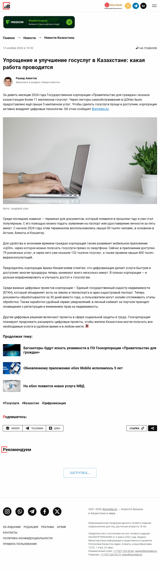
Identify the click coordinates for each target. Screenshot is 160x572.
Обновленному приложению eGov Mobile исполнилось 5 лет (73, 368)
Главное (9, 38)
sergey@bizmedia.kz (146, 551)
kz (143, 5)
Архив (61, 527)
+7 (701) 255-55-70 (110, 554)
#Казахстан (30, 403)
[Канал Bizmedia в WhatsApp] (19, 511)
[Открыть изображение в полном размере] (80, 160)
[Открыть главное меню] (154, 6)
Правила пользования (20, 544)
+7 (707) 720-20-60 (123, 551)
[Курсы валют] (128, 6)
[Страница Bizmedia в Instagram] (7, 511)
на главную (148, 48)
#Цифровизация (54, 403)
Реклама (47, 527)
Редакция (31, 527)
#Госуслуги (11, 403)
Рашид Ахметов (26, 78)
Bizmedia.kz (100, 109)
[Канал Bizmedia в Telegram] (32, 511)
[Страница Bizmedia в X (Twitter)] (57, 511)
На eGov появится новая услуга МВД (53, 386)
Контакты (10, 532)
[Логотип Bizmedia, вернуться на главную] (6, 5)
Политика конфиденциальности (27, 538)
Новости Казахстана (59, 38)
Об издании (12, 527)
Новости (29, 38)
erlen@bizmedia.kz (132, 554)
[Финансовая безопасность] (113, 6)
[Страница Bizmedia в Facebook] (44, 511)
